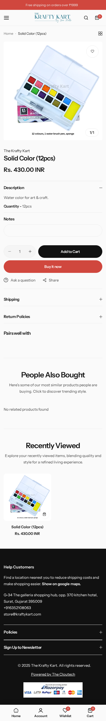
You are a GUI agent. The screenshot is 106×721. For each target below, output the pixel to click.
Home (8, 33)
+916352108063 (17, 607)
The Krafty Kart (17, 150)
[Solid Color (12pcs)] (27, 497)
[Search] (86, 17)
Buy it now (52, 266)
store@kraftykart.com (22, 614)
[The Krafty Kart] (53, 18)
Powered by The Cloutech (53, 674)
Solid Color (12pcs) (27, 527)
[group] (53, 91)
